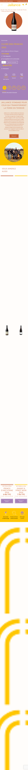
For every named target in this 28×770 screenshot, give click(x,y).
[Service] (22, 75)
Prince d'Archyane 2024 (7, 490)
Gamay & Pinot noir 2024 (21, 490)
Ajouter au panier (12, 62)
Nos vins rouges (12, 9)
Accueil (2, 9)
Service (22, 76)
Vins (6, 9)
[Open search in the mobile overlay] (23, 5)
